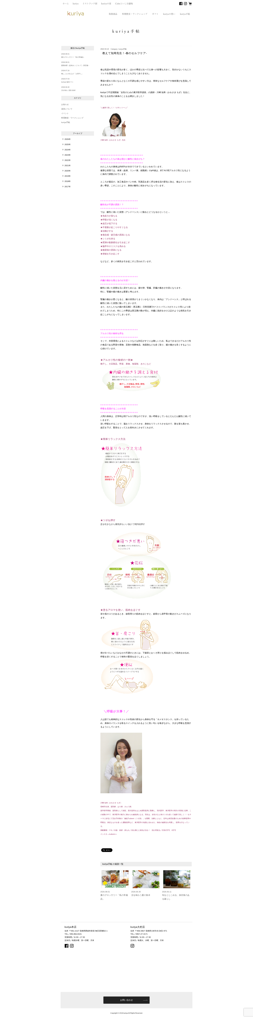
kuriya (76, 4)
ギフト (155, 14)
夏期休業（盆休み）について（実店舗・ (75, 65)
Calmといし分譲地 (124, 4)
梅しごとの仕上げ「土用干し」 (72, 74)
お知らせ (65, 104)
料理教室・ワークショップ (134, 14)
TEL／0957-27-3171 (139, 934)
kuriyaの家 (106, 4)
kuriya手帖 (185, 14)
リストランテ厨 (89, 4)
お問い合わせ (126, 1000)
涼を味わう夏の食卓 (68, 90)
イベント (65, 113)
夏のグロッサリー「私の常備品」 (73, 57)
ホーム (66, 4)
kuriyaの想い (169, 14)
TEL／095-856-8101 (73, 934)
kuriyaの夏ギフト (67, 82)
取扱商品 (113, 14)
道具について (66, 109)
